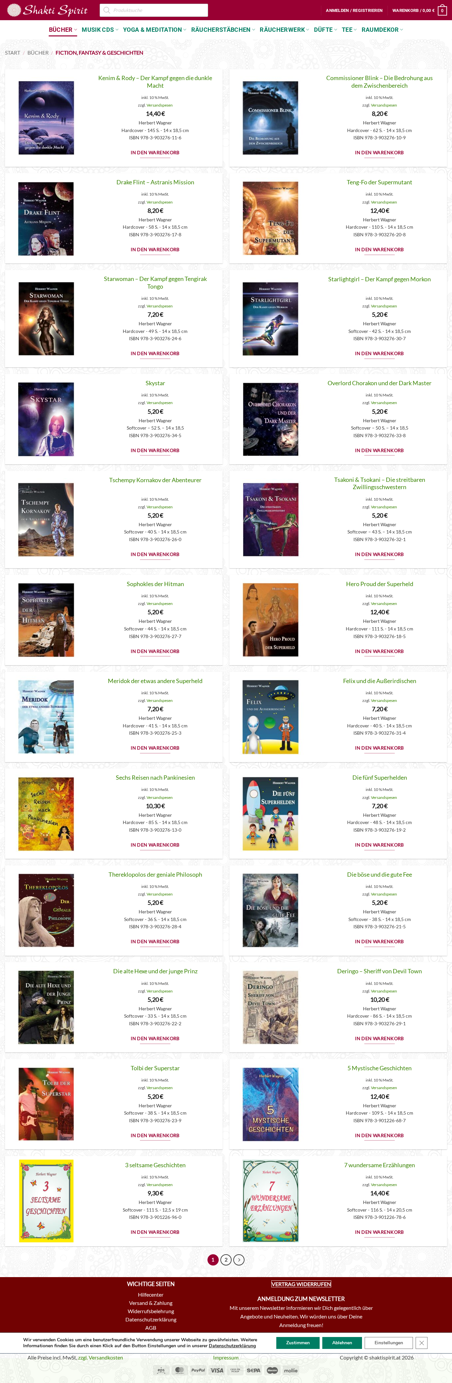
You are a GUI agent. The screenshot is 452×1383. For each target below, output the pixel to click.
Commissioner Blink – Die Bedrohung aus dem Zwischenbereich (379, 81)
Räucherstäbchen (221, 29)
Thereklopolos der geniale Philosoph (155, 874)
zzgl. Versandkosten (100, 1357)
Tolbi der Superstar (155, 1068)
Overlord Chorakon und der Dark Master (379, 383)
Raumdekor (380, 29)
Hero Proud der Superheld (379, 583)
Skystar (155, 383)
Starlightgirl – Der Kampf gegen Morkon (379, 279)
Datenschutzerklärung (232, 1346)
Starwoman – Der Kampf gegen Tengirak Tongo (155, 282)
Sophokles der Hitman (155, 583)
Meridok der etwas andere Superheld (155, 680)
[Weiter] (239, 1260)
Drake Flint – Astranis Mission (155, 182)
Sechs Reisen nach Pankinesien (155, 777)
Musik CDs (98, 29)
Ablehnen (342, 1343)
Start (12, 52)
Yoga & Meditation (152, 29)
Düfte (323, 29)
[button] (354, 10)
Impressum (226, 1357)
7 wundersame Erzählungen (379, 1165)
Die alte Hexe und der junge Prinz (155, 971)
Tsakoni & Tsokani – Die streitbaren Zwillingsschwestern (379, 483)
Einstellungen (389, 1343)
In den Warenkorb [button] (155, 152)
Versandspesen (160, 105)
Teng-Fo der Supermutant (379, 182)
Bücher (61, 29)
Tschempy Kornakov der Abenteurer (155, 480)
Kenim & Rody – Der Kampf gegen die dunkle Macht (155, 81)
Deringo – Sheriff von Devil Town (379, 971)
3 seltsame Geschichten (155, 1165)
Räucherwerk (282, 29)
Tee (347, 29)
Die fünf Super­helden (379, 777)
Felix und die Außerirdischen (379, 680)
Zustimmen (298, 1343)
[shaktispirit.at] (47, 10)
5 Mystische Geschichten (379, 1068)
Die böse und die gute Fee (379, 874)
